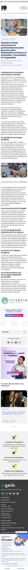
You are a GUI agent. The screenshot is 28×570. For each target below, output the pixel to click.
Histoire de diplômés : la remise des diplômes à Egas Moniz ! (13, 413)
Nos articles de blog (6, 511)
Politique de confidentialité (8, 523)
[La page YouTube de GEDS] (13, 493)
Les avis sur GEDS (6, 515)
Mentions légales (6, 521)
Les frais (3, 504)
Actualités (10, 13)
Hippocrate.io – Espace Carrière (17, 82)
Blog (5, 13)
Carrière (12, 39)
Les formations (5, 497)
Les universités (5, 500)
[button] (24, 332)
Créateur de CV (5, 513)
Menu (24, 8)
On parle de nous (6, 518)
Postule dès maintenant (14, 315)
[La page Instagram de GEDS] (2, 493)
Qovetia (10, 79)
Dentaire (13, 421)
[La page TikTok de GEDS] (6, 493)
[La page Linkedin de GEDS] (17, 493)
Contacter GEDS (6, 506)
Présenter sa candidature (8, 502)
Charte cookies (5, 525)
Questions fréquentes (7, 509)
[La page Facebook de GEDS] (10, 493)
